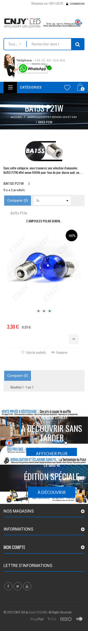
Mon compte (14, 547)
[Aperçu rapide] (74, 339)
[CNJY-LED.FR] (44, 22)
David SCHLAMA (38, 612)
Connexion (77, 3)
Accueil (16, 117)
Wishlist (67, 88)
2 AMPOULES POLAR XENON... (44, 220)
